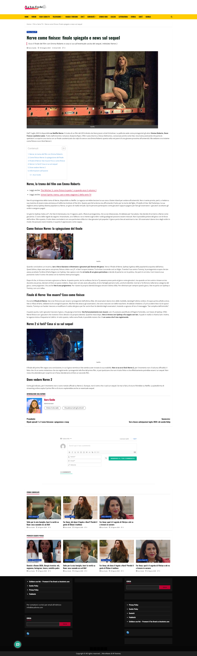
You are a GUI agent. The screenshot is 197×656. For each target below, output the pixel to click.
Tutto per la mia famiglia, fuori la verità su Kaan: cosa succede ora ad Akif (43, 523)
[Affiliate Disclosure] (102, 648)
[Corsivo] (72, 452)
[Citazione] (86, 452)
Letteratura (123, 16)
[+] (98, 452)
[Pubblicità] (98, 648)
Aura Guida (32, 48)
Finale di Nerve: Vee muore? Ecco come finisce (47, 161)
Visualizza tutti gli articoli (74, 408)
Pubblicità (32, 594)
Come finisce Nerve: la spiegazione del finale (46, 157)
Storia (133, 16)
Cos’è (141, 16)
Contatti (132, 613)
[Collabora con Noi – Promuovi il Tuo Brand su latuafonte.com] (95, 648)
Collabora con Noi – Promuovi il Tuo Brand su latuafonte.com (49, 581)
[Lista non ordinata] (83, 452)
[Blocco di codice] (89, 452)
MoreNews (106, 653)
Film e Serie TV (44, 16)
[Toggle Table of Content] (62, 148)
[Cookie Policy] (105, 648)
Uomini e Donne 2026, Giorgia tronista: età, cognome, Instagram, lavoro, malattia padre (43, 566)
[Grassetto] (69, 452)
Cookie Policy (33, 585)
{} (95, 452)
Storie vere (103, 16)
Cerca (29, 618)
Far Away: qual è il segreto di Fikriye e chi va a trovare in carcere (116, 523)
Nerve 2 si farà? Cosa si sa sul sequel (43, 164)
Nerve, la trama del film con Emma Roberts (46, 154)
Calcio (113, 16)
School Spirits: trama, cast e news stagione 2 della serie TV (66, 194)
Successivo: (149, 420)
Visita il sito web (52, 408)
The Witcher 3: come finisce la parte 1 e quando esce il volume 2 (68, 190)
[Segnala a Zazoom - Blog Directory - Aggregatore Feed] (28, 633)
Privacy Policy (33, 590)
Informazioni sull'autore (38, 171)
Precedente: (48, 420)
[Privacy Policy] (91, 648)
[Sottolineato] (75, 452)
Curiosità (91, 16)
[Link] (92, 452)
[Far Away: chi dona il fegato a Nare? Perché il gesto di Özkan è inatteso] (80, 507)
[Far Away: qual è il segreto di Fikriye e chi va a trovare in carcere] (117, 507)
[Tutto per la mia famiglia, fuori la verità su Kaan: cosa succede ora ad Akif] (44, 507)
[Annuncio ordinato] (81, 452)
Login (135, 439)
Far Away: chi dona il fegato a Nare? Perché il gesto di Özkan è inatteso (80, 523)
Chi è (82, 16)
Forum (33, 16)
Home (26, 16)
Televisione (57, 16)
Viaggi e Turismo (71, 16)
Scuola (148, 16)
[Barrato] (78, 452)
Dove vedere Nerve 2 (37, 167)
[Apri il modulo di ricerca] (171, 17)
